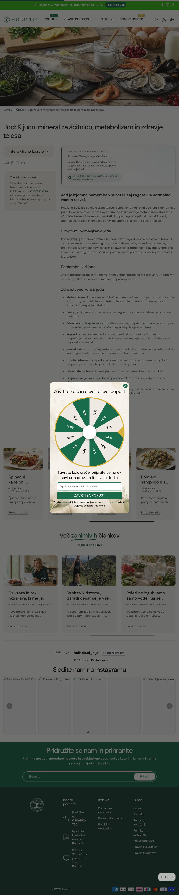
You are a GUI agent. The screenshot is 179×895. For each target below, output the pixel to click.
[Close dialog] (125, 386)
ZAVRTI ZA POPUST (89, 495)
